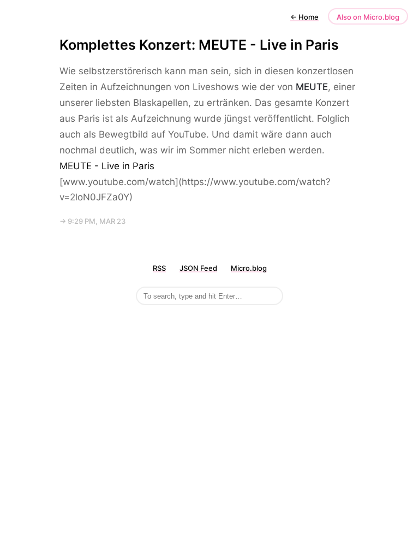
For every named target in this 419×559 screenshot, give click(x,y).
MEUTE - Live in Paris (106, 165)
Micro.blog (249, 268)
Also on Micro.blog (368, 17)
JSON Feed (198, 268)
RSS (159, 268)
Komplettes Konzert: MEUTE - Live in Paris (199, 45)
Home (304, 17)
